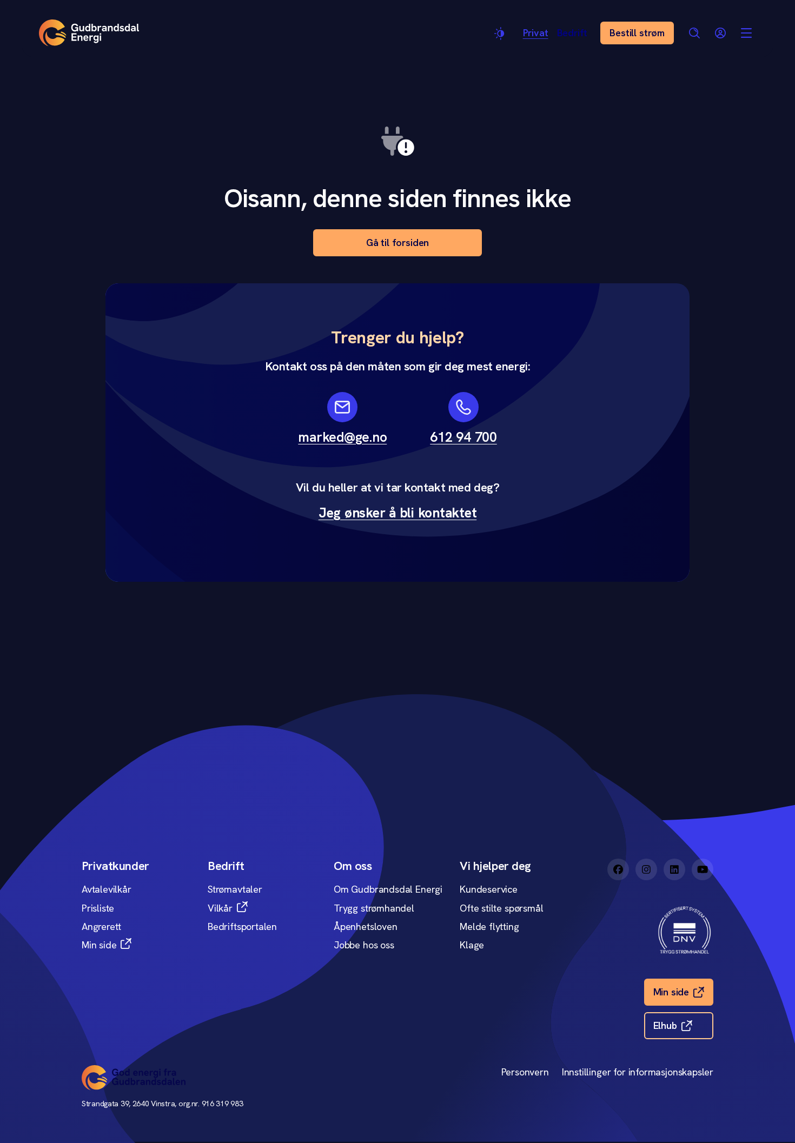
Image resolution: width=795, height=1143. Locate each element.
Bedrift (572, 32)
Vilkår (220, 908)
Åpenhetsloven (366, 926)
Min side (99, 945)
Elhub (665, 1025)
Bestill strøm (637, 32)
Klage (472, 945)
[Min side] (720, 33)
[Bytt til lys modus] (500, 33)
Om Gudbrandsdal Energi (388, 889)
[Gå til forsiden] (89, 32)
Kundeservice (489, 889)
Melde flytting (489, 926)
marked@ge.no (342, 437)
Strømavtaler (235, 889)
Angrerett (101, 926)
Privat (535, 32)
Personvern (525, 1072)
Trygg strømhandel (374, 908)
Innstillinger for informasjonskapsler (637, 1072)
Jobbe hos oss (364, 945)
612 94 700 (463, 437)
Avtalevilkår (106, 889)
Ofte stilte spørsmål (501, 908)
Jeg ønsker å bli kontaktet (398, 512)
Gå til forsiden (397, 242)
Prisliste (98, 908)
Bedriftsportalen (242, 926)
